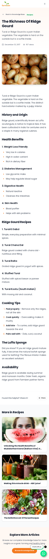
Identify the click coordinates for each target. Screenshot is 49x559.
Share (43, 398)
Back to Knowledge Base (15, 14)
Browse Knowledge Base (24, 550)
